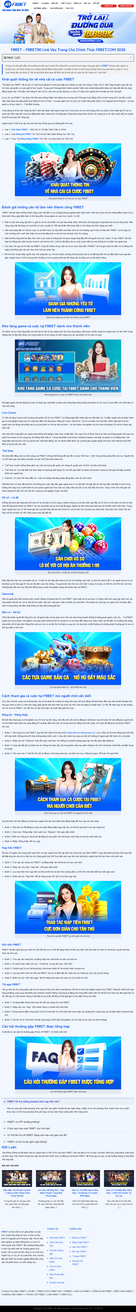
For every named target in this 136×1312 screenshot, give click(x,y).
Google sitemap (56, 1282)
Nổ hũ (55, 3)
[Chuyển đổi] (4, 1101)
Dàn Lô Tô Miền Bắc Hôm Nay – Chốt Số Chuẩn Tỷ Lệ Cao (119, 1193)
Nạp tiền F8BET (80, 1247)
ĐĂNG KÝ (109, 6)
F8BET (36, 3)
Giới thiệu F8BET (57, 1237)
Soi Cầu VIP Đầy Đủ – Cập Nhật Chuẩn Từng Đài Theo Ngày (51, 1193)
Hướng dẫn (40, 8)
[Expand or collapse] (130, 58)
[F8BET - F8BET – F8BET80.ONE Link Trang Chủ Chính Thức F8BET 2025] (15, 5)
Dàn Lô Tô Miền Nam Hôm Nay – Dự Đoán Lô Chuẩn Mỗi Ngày (85, 1193)
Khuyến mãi (56, 8)
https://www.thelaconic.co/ (81, 732)
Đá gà (87, 3)
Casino (45, 3)
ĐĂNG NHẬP (126, 6)
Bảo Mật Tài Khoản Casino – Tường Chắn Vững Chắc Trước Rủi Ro (17, 1193)
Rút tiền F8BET (79, 1251)
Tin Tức (69, 8)
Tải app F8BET (79, 1256)
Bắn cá (78, 3)
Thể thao (66, 3)
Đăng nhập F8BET (80, 1242)
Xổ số (96, 3)
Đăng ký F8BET (79, 1237)
